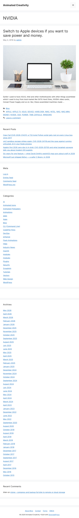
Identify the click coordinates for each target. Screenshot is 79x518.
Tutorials (6, 272)
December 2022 (9, 412)
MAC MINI (65, 112)
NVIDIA (13, 115)
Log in (5, 174)
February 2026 (9, 321)
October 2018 (8, 430)
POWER (25, 115)
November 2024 (10, 374)
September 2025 (10, 338)
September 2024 (10, 381)
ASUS (24, 112)
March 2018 (8, 440)
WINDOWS (47, 115)
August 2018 (8, 433)
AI (4, 202)
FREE (5, 244)
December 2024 (9, 370)
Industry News (9, 247)
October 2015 (8, 475)
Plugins (6, 261)
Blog (7, 108)
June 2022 (7, 416)
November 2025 (9, 331)
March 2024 (8, 402)
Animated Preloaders (12, 209)
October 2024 (9, 377)
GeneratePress (54, 515)
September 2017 (10, 458)
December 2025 (9, 328)
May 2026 (7, 310)
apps (5, 216)
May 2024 (7, 395)
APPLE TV (16, 112)
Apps (5, 219)
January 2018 (8, 447)
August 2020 (8, 426)
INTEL (53, 112)
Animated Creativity (16, 5)
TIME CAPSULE (35, 115)
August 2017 (8, 461)
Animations (7, 212)
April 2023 (7, 405)
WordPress (7, 282)
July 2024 (7, 388)
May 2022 (7, 419)
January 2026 (9, 324)
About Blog (29, 511)
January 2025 (8, 367)
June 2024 (7, 391)
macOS (6, 251)
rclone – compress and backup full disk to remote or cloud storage (37, 492)
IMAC (47, 112)
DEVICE (31, 112)
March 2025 (8, 360)
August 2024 (8, 384)
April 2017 (7, 465)
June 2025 (7, 349)
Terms (45, 511)
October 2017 (8, 454)
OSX (19, 115)
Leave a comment (13, 118)
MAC (58, 112)
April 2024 (7, 398)
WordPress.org (9, 185)
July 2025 (7, 345)
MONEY (6, 115)
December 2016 (9, 468)
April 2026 (7, 314)
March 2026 (8, 317)
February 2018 (9, 444)
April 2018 (7, 437)
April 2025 (7, 356)
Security (6, 265)
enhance (6, 237)
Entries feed (8, 178)
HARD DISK (39, 112)
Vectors (6, 275)
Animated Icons (9, 205)
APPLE (8, 112)
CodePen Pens (9, 230)
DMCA (51, 511)
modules (6, 254)
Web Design (8, 279)
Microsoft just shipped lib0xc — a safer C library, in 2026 (26, 157)
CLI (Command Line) (11, 226)
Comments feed (9, 181)
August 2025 (8, 342)
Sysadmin (7, 268)
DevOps (6, 233)
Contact (38, 511)
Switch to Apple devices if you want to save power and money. (35, 33)
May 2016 (7, 472)
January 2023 (9, 409)
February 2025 (9, 363)
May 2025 (7, 352)
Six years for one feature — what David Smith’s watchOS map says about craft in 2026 (39, 154)
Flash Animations (10, 240)
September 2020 (10, 423)
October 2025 (9, 335)
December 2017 (9, 451)
